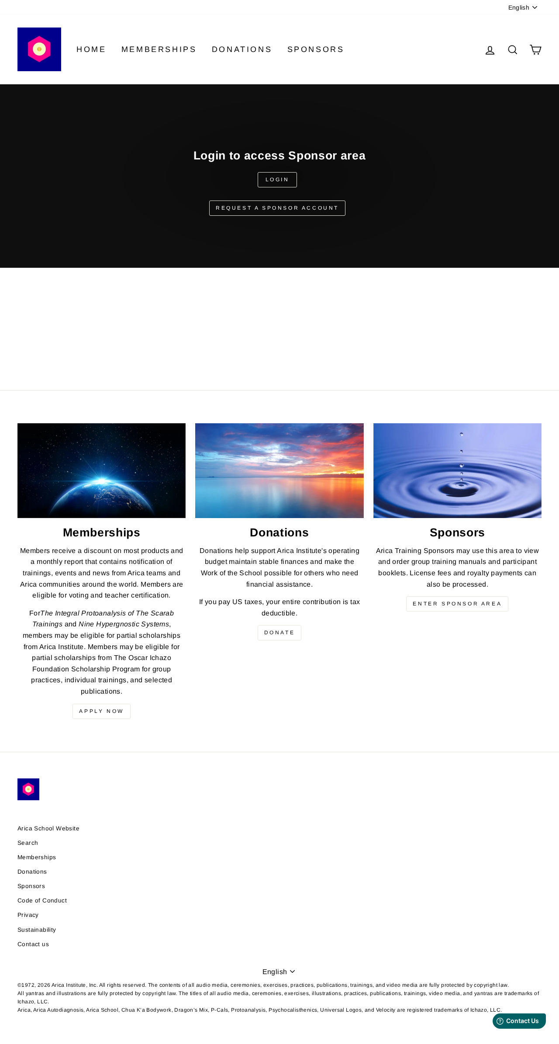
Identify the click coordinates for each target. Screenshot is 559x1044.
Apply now (101, 711)
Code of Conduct (42, 900)
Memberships (159, 49)
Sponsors (316, 49)
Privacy (28, 915)
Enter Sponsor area (457, 604)
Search (27, 843)
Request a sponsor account (277, 208)
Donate (279, 632)
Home (91, 49)
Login (278, 179)
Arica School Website (48, 828)
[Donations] (279, 470)
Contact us (33, 944)
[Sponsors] (457, 470)
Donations (242, 49)
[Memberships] (101, 470)
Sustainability (36, 929)
